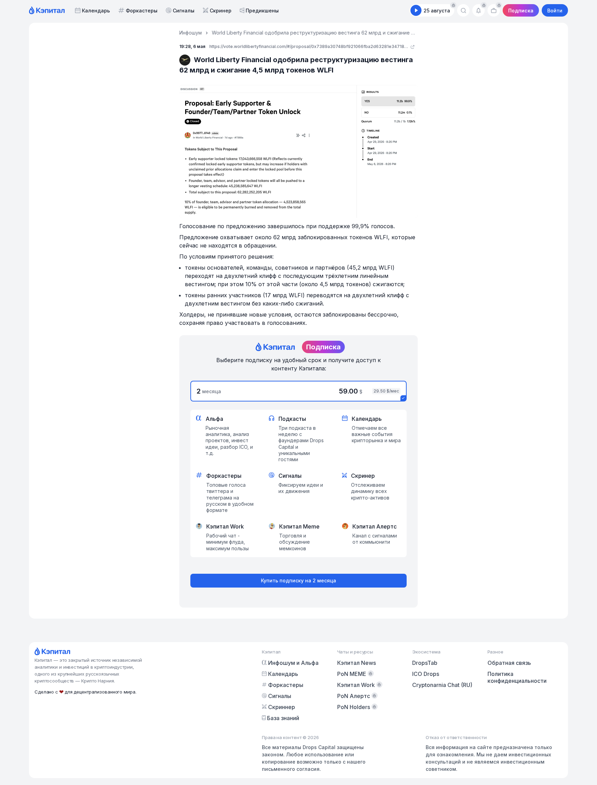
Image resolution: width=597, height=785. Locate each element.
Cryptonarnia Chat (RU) (442, 684)
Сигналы (184, 10)
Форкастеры (142, 10)
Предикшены (262, 10)
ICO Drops (425, 673)
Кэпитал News (356, 662)
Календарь (96, 10)
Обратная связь (509, 662)
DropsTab (424, 662)
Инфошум (190, 33)
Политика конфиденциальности (517, 677)
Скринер (220, 10)
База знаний (283, 718)
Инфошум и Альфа (293, 662)
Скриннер (281, 707)
